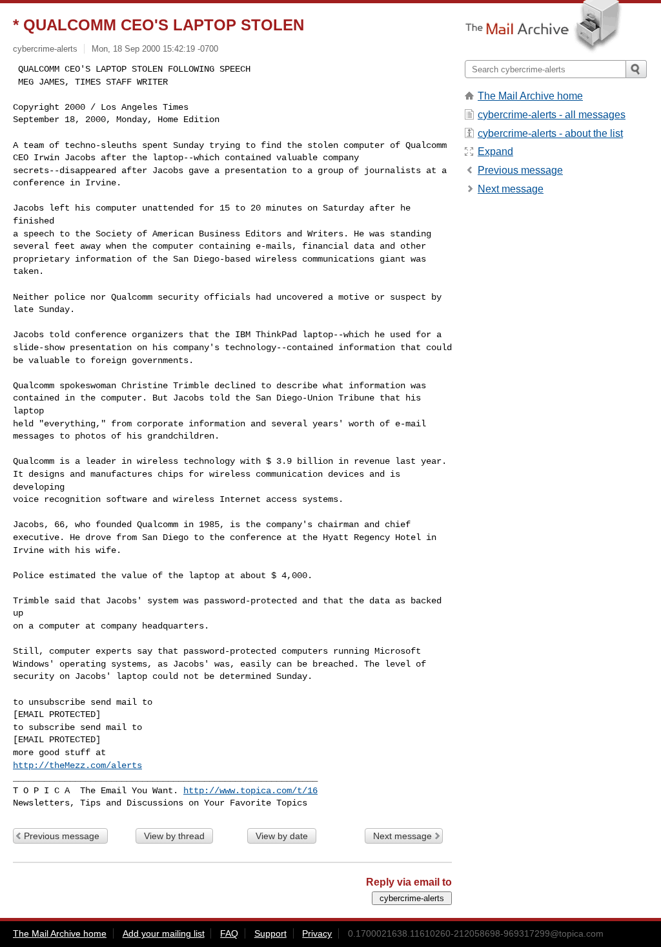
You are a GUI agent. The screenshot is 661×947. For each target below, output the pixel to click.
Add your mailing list (164, 933)
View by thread (174, 836)
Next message (402, 836)
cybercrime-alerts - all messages (551, 114)
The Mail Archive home (530, 95)
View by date (282, 836)
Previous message (61, 836)
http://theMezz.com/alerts (77, 765)
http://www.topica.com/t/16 (250, 791)
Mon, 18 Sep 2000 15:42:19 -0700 (155, 49)
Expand (495, 151)
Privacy (317, 933)
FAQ (229, 933)
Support (270, 933)
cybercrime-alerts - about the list (550, 133)
